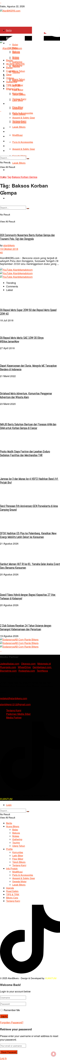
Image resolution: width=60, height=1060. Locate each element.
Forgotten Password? (11, 1022)
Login (9, 804)
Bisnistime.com (8, 670)
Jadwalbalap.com (9, 663)
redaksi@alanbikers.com (13, 698)
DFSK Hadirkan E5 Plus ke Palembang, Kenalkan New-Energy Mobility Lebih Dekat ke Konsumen (28, 535)
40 (1, 252)
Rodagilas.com (26, 670)
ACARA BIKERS (15, 64)
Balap (9, 67)
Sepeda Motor (19, 881)
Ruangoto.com (8, 667)
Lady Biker (17, 855)
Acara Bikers (11, 37)
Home (3, 177)
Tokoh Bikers (19, 94)
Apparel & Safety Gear (23, 878)
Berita (9, 30)
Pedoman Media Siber (18, 714)
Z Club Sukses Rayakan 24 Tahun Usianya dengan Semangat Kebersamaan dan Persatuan (25, 627)
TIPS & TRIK (13, 85)
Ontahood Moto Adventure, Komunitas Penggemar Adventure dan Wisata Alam (26, 395)
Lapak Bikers (19, 884)
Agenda (10, 887)
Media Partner (14, 717)
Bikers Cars (12, 88)
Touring (16, 66)
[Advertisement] (30, 143)
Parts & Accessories (22, 113)
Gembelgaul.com (42, 667)
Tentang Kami (12, 198)
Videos (10, 78)
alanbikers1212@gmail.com (15, 704)
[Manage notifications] (53, 1054)
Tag (9, 177)
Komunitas (17, 80)
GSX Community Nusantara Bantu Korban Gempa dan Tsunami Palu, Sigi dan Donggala (27, 237)
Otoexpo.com (28, 663)
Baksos (16, 832)
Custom (10, 71)
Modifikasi (17, 108)
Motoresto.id (44, 663)
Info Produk (11, 103)
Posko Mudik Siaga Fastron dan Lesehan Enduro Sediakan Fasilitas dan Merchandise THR (25, 453)
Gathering (17, 61)
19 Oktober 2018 (9, 249)
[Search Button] (28, 811)
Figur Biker (17, 858)
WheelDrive (24, 667)
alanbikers (9, 245)
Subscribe (11, 81)
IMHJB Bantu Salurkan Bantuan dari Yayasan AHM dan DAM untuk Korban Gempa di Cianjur (28, 426)
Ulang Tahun (18, 71)
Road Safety (12, 891)
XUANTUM (6, 799)
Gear (9, 74)
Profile (9, 849)
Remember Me (12, 1010)
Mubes (15, 57)
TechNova (42, 670)
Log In (3, 1058)
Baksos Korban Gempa (24, 177)
